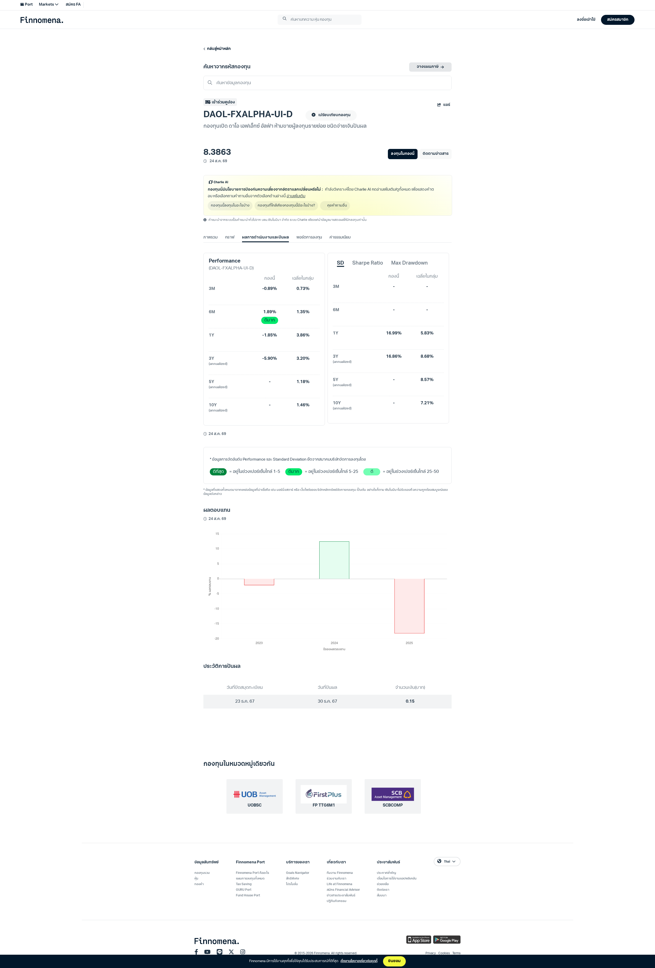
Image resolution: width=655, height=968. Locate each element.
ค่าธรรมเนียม (340, 238)
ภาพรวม (210, 238)
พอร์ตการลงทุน (309, 238)
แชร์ (446, 105)
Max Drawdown (409, 263)
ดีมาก (269, 320)
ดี (371, 472)
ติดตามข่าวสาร (436, 154)
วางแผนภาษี (428, 67)
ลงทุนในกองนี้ (402, 154)
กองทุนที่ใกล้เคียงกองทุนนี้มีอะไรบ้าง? (286, 206)
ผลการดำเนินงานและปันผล (265, 238)
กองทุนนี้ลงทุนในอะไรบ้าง (230, 206)
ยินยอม (394, 961)
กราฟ (229, 238)
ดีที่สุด (218, 472)
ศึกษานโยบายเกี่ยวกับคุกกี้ (359, 961)
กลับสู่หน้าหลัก (218, 49)
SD (340, 263)
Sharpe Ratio (367, 263)
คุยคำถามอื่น (337, 206)
